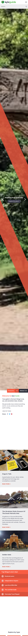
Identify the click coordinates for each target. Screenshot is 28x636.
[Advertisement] (14, 434)
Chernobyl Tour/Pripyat (15, 198)
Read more (6, 484)
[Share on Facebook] (7, 414)
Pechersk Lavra (8, 576)
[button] (3, 199)
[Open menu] (26, 2)
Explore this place (15, 201)
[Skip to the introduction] (17, 391)
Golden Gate (6, 555)
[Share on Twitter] (9, 414)
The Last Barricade (9, 589)
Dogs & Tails (6, 474)
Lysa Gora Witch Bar (9, 585)
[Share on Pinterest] (11, 414)
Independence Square (10, 580)
